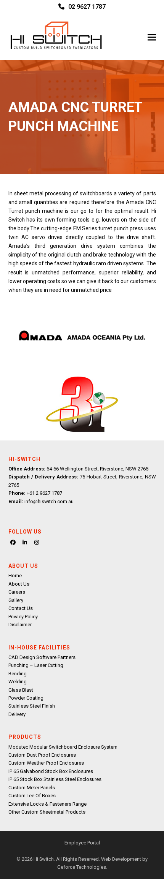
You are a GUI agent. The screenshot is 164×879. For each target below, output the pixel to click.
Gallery (15, 600)
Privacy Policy (23, 616)
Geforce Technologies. (82, 867)
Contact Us (20, 608)
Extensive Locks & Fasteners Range (47, 804)
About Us (18, 584)
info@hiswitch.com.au (49, 501)
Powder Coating (25, 698)
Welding (17, 681)
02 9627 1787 (87, 6)
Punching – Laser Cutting (35, 665)
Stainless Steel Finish (31, 706)
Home (15, 575)
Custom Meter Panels (31, 787)
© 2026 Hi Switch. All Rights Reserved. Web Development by (82, 859)
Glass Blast (20, 690)
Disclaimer (20, 624)
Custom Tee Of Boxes (32, 795)
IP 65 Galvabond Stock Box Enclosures (50, 771)
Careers (16, 592)
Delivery (17, 714)
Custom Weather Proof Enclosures (46, 763)
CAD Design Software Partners (42, 657)
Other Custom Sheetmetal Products (46, 812)
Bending (17, 673)
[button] (152, 37)
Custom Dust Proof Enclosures (42, 755)
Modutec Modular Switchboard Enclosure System (62, 747)
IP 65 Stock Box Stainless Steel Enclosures (54, 779)
